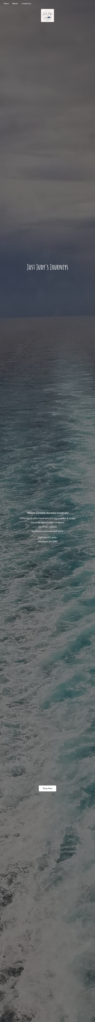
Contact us (26, 3)
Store (6, 3)
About (15, 3)
